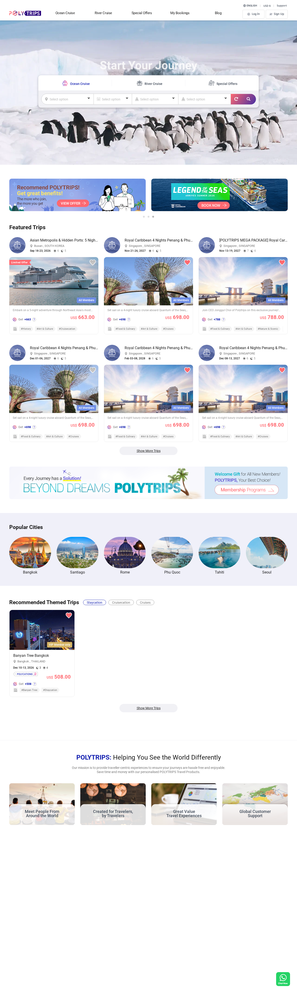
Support (282, 5)
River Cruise (103, 13)
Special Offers (142, 13)
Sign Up (279, 14)
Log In (256, 14)
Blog (218, 13)
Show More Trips (149, 451)
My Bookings (179, 13)
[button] (144, 217)
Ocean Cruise (65, 13)
